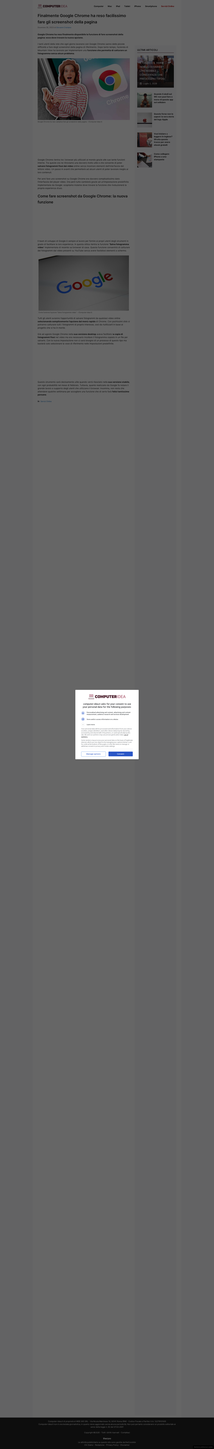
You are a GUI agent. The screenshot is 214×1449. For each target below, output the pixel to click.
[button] (107, 724)
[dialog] (107, 724)
